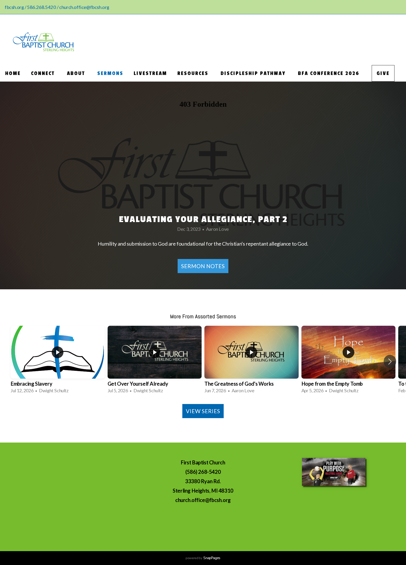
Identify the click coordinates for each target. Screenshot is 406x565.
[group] (58, 361)
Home (13, 73)
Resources (193, 73)
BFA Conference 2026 (329, 73)
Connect (44, 73)
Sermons (110, 73)
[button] (390, 361)
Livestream (150, 73)
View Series (203, 411)
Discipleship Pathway (254, 73)
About (77, 73)
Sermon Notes (203, 266)
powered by (203, 558)
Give (383, 73)
